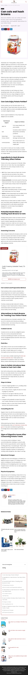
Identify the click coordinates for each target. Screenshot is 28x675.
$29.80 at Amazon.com (14, 279)
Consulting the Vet (8, 604)
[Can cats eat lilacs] (20, 536)
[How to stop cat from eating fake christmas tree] (20, 515)
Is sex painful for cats (13, 647)
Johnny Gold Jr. (6, 25)
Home (2, 5)
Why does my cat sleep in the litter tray (17, 621)
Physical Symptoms (8, 612)
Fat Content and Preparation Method (13, 587)
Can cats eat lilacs (19, 549)
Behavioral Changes (8, 610)
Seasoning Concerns (9, 585)
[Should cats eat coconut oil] (7, 515)
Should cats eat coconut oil (7, 530)
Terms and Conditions (11, 673)
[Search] (26, 2)
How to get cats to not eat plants (7, 550)
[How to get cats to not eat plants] (7, 536)
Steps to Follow (7, 602)
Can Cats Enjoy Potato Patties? (11, 575)
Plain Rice (6, 595)
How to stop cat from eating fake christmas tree (19, 531)
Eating (5, 5)
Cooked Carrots (8, 593)
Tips (9, 622)
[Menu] (1, 2)
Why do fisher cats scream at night (16, 630)
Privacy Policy (18, 673)
